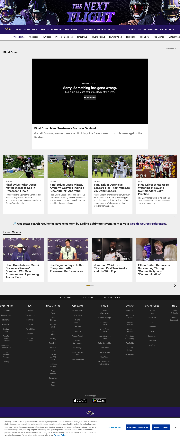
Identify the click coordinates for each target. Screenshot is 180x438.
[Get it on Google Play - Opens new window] (99, 402)
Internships (6, 320)
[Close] (175, 427)
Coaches (30, 324)
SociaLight (53, 343)
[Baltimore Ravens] (90, 414)
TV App (152, 322)
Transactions (30, 315)
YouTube (152, 345)
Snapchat (152, 341)
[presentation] (175, 217)
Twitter (152, 331)
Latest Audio (77, 315)
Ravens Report (77, 336)
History (30, 334)
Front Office (30, 329)
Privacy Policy (60, 435)
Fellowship (6, 324)
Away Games (104, 348)
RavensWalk (129, 355)
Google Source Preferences (148, 223)
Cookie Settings (114, 427)
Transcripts (53, 378)
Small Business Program (6, 354)
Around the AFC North (53, 357)
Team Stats (30, 320)
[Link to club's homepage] (7, 29)
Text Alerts (104, 357)
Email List (152, 318)
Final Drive (77, 327)
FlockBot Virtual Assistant (6, 338)
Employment (6, 315)
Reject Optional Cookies (137, 427)
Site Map (6, 362)
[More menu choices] (113, 29)
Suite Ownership (104, 343)
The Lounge (77, 347)
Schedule (129, 310)
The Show (77, 331)
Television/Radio (77, 359)
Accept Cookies (161, 427)
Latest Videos (77, 310)
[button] (90, 97)
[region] (90, 427)
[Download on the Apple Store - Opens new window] (80, 401)
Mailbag (53, 338)
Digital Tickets (104, 352)
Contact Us (6, 310)
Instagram (152, 336)
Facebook (152, 327)
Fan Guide (130, 343)
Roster (30, 310)
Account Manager (104, 318)
